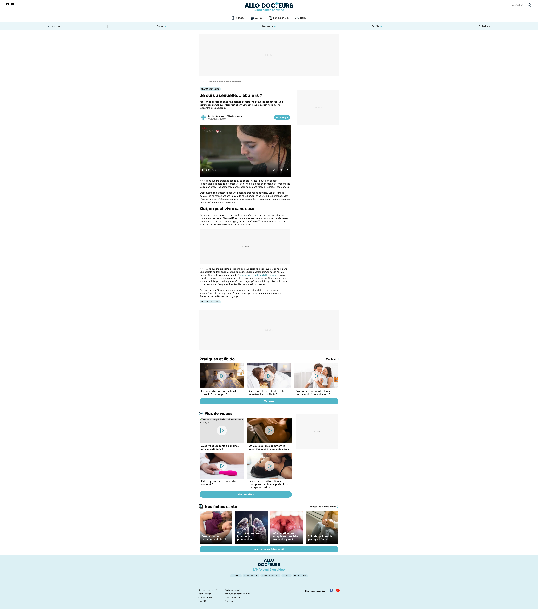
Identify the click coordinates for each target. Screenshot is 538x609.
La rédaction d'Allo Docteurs (227, 116)
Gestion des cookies (234, 590)
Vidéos (240, 17)
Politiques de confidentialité (237, 593)
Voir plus (269, 401)
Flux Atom (229, 601)
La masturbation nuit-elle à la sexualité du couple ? (219, 392)
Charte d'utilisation (206, 597)
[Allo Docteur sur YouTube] (338, 590)
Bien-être (267, 26)
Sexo (221, 82)
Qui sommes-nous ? (207, 590)
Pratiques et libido (233, 82)
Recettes (236, 576)
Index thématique (232, 597)
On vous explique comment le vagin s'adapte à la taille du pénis (269, 447)
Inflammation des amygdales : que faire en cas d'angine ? (286, 536)
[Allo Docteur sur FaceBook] (7, 4)
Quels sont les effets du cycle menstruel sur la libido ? (266, 392)
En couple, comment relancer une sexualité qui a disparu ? (314, 392)
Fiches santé (281, 17)
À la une (55, 26)
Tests (303, 17)
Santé (160, 26)
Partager (284, 117)
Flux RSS (202, 601)
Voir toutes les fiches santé (269, 549)
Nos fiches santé (221, 506)
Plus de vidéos (219, 413)
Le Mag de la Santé (270, 576)
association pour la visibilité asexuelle (259, 275)
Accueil (202, 82)
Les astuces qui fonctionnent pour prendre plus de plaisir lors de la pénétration (268, 484)
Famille (375, 26)
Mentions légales (206, 593)
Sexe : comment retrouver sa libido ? (214, 538)
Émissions (484, 26)
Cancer (286, 576)
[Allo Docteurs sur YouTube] (12, 4)
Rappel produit (251, 576)
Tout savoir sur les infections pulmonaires (248, 536)
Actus (258, 17)
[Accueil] (269, 565)
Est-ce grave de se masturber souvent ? (219, 483)
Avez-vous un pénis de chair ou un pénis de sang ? (220, 447)
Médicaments (300, 576)
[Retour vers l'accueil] (269, 6)
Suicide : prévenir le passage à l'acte (320, 538)
